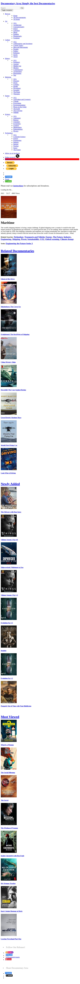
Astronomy (17, 118)
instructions (18, 186)
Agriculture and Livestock (22, 99)
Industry (16, 142)
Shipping (16, 239)
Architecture (17, 25)
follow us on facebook (12, 153)
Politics (15, 51)
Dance (15, 29)
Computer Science (19, 137)
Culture (7, 40)
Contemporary (18, 70)
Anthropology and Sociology (22, 43)
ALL (15, 23)
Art (6, 21)
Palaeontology (18, 129)
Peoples (15, 49)
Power (23, 239)
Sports (15, 55)
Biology (16, 120)
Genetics (16, 84)
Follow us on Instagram (13, 159)
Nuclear (16, 146)
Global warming (52, 239)
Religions (16, 53)
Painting (16, 34)
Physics (15, 131)
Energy (15, 138)
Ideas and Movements (20, 47)
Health (15, 86)
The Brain (16, 92)
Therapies (16, 94)
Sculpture (16, 38)
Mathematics (17, 127)
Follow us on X (10, 157)
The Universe (17, 111)
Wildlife (16, 112)
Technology (9, 133)
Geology (16, 125)
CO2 (42, 239)
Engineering (17, 140)
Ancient (16, 64)
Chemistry (16, 122)
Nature (7, 96)
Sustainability (33, 239)
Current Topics (18, 45)
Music (15, 32)
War (14, 75)
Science (7, 114)
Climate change (67, 239)
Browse (7, 14)
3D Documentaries (19, 17)
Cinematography (18, 27)
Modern (16, 68)
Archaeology (17, 71)
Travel (15, 57)
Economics (17, 124)
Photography (17, 36)
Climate (15, 101)
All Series (16, 19)
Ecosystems (17, 103)
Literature (16, 30)
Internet (15, 144)
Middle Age (17, 66)
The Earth (16, 109)
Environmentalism (19, 105)
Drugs (15, 83)
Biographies (17, 73)
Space (15, 148)
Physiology (17, 88)
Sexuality (16, 90)
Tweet (7, 179)
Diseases (16, 81)
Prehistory (16, 62)
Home (15, 16)
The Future (17, 150)
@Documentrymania (13, 957)
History (7, 58)
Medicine (8, 77)
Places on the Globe (19, 107)
